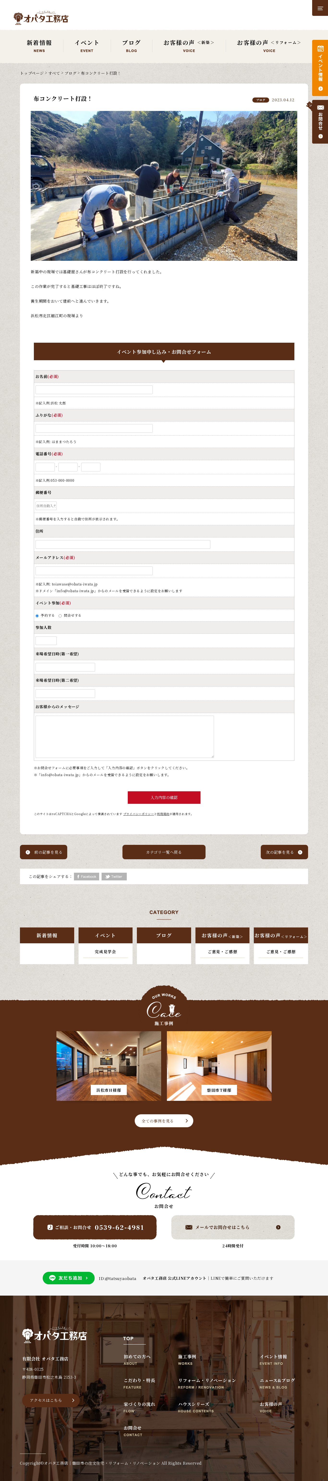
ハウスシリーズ (193, 1404)
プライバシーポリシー (138, 814)
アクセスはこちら (46, 1400)
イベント (105, 935)
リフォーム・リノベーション (207, 1380)
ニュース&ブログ (277, 1380)
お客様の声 (222, 935)
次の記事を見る (280, 852)
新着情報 (47, 935)
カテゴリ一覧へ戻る (164, 852)
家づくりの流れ (139, 1404)
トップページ (32, 73)
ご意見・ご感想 (222, 951)
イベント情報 (273, 1356)
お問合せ (133, 1428)
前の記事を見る (48, 852)
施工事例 (187, 1356)
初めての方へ (137, 1356)
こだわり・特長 (139, 1380)
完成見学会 (105, 951)
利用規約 (163, 814)
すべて (54, 73)
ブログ (71, 73)
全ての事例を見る (158, 1121)
